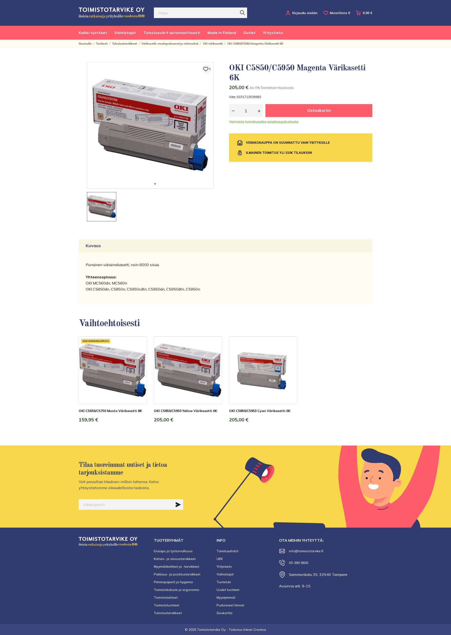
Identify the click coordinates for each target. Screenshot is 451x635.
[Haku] (242, 12)
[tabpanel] (150, 125)
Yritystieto (273, 32)
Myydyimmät (226, 597)
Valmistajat (125, 32)
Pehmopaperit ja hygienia (173, 582)
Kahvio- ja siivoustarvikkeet (175, 559)
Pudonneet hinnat (230, 605)
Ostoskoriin (319, 110)
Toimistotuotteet (166, 605)
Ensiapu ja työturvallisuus (173, 551)
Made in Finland (221, 32)
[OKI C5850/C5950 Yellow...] (215, 354)
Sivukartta (224, 613)
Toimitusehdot (227, 551)
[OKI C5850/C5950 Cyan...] (290, 354)
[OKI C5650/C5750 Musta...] (139, 354)
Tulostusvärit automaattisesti (171, 32)
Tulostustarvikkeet (168, 613)
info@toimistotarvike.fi (306, 551)
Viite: (232, 97)
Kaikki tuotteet (93, 32)
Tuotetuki (224, 582)
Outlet (249, 32)
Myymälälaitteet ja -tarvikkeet (176, 566)
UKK (220, 559)
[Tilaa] (178, 505)
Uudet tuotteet (228, 590)
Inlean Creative (254, 629)
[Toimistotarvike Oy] (111, 13)
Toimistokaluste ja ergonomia (176, 590)
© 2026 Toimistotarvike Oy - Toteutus (214, 629)
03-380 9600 (298, 562)
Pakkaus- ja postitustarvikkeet (177, 574)
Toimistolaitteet (166, 597)
